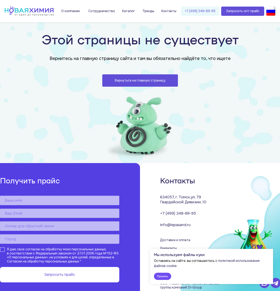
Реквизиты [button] (168, 248)
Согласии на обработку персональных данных (43, 261)
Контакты (168, 11)
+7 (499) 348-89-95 (178, 213)
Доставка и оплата (175, 240)
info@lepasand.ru (175, 224)
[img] (29, 11)
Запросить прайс (59, 274)
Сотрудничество (101, 11)
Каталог (128, 11)
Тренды (148, 11)
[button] (242, 11)
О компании (70, 11)
